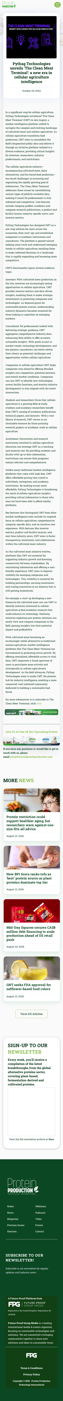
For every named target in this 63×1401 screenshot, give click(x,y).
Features (12, 1231)
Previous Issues (15, 1225)
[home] (9, 4)
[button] (57, 4)
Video (38, 1218)
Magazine (12, 1218)
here (39, 703)
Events (39, 1225)
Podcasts (40, 1212)
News (10, 1212)
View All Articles (31, 1014)
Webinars (40, 1206)
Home (10, 1206)
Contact (39, 1231)
